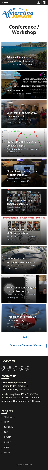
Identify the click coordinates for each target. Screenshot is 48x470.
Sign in (38, 2)
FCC (6, 432)
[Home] (17, 13)
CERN (5, 2)
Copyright (19, 465)
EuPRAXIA (8, 427)
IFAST (6, 447)
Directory (44, 2)
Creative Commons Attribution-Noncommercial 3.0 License (21, 399)
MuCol (7, 452)
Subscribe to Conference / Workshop (26, 345)
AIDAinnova (9, 417)
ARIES (6, 422)
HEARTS (7, 437)
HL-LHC (7, 442)
